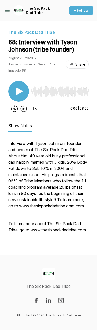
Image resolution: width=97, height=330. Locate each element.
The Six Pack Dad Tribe (38, 10)
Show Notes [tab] (20, 125)
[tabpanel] (48, 189)
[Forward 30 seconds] (23, 108)
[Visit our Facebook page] (36, 300)
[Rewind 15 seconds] (14, 108)
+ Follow (81, 10)
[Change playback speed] (34, 108)
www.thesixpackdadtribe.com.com (51, 205)
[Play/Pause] (18, 91)
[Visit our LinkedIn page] (48, 300)
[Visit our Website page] (61, 300)
